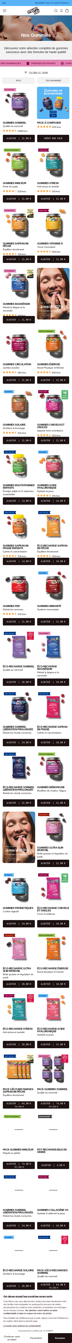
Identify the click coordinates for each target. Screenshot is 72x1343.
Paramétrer (36, 1338)
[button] (55, 11)
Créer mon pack (53, 138)
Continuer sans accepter (12, 1338)
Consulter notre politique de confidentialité (22, 1326)
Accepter (60, 1338)
